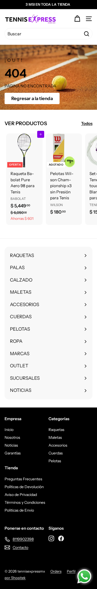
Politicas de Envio (19, 510)
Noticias (11, 445)
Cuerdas (55, 453)
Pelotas (54, 460)
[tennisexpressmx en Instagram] (51, 538)
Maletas (55, 437)
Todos (86, 123)
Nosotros (12, 437)
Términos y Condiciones (25, 502)
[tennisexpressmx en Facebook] (61, 538)
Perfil (71, 571)
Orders (55, 571)
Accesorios (57, 445)
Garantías (13, 453)
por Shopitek (15, 578)
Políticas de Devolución (24, 486)
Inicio (9, 429)
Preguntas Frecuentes (23, 479)
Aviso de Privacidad (21, 494)
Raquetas (56, 429)
